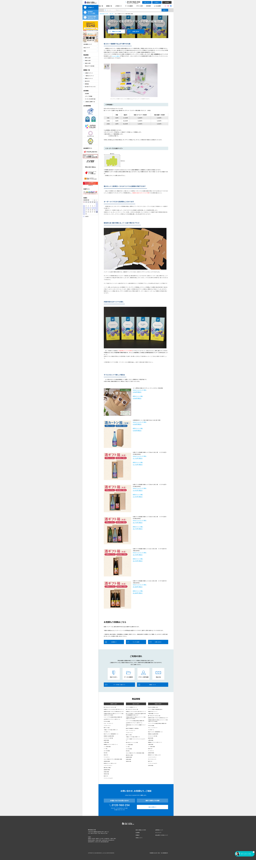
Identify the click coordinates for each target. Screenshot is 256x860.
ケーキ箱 (105, 748)
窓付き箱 (105, 752)
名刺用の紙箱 (150, 765)
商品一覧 (101, 6)
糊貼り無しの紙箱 (107, 767)
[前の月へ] (93, 200)
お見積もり (156, 2)
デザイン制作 (139, 6)
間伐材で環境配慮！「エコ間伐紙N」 (132, 728)
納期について (152, 684)
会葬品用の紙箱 (107, 761)
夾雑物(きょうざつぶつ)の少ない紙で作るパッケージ (114, 709)
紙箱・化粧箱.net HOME (141, 830)
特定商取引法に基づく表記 (155, 852)
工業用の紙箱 (150, 744)
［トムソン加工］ (116, 56)
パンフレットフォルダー (108, 778)
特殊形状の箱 (106, 773)
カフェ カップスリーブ (108, 723)
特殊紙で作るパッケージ (152, 711)
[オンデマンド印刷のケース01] (107, 67)
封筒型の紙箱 (106, 771)
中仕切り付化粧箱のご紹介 (153, 707)
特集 (85, 51)
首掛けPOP (106, 754)
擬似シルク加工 (107, 727)
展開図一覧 (109, 6)
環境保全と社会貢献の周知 (109, 736)
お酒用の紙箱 (106, 742)
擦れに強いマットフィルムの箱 (132, 742)
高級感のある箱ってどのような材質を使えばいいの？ (114, 711)
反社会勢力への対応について (161, 835)
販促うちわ (106, 776)
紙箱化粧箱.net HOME (104, 13)
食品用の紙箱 (106, 740)
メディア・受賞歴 (88, 96)
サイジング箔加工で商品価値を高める (155, 709)
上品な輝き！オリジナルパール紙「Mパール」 (112, 719)
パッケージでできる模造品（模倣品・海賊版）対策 (113, 717)
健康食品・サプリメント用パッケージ (111, 744)
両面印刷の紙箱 (107, 769)
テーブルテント (107, 757)
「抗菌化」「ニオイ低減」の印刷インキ (111, 729)
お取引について (139, 837)
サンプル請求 (136, 642)
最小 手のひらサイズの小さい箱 (110, 707)
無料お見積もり (152, 807)
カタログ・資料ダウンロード (92, 17)
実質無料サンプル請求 (91, 12)
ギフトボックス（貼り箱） (108, 738)
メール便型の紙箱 (107, 746)
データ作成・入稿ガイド (119, 684)
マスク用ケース (107, 731)
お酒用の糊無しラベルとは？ (153, 713)
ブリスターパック (107, 725)
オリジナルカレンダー (152, 759)
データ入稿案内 (129, 6)
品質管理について (159, 830)
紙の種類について (88, 44)
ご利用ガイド (118, 6)
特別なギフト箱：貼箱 (89, 66)
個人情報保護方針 (164, 852)
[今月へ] (95, 200)
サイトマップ (158, 832)
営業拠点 (138, 835)
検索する (165, 10)
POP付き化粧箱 (107, 721)
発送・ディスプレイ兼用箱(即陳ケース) (111, 733)
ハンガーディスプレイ (108, 765)
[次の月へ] (97, 200)
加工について (87, 47)
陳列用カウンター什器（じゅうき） (110, 763)
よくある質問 (157, 6)
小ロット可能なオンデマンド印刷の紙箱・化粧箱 (113, 759)
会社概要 (87, 93)
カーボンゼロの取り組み (90, 99)
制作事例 (148, 6)
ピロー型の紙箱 (107, 750)
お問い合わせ (147, 2)
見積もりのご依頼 (116, 31)
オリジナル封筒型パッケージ (131, 707)
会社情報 (167, 2)
